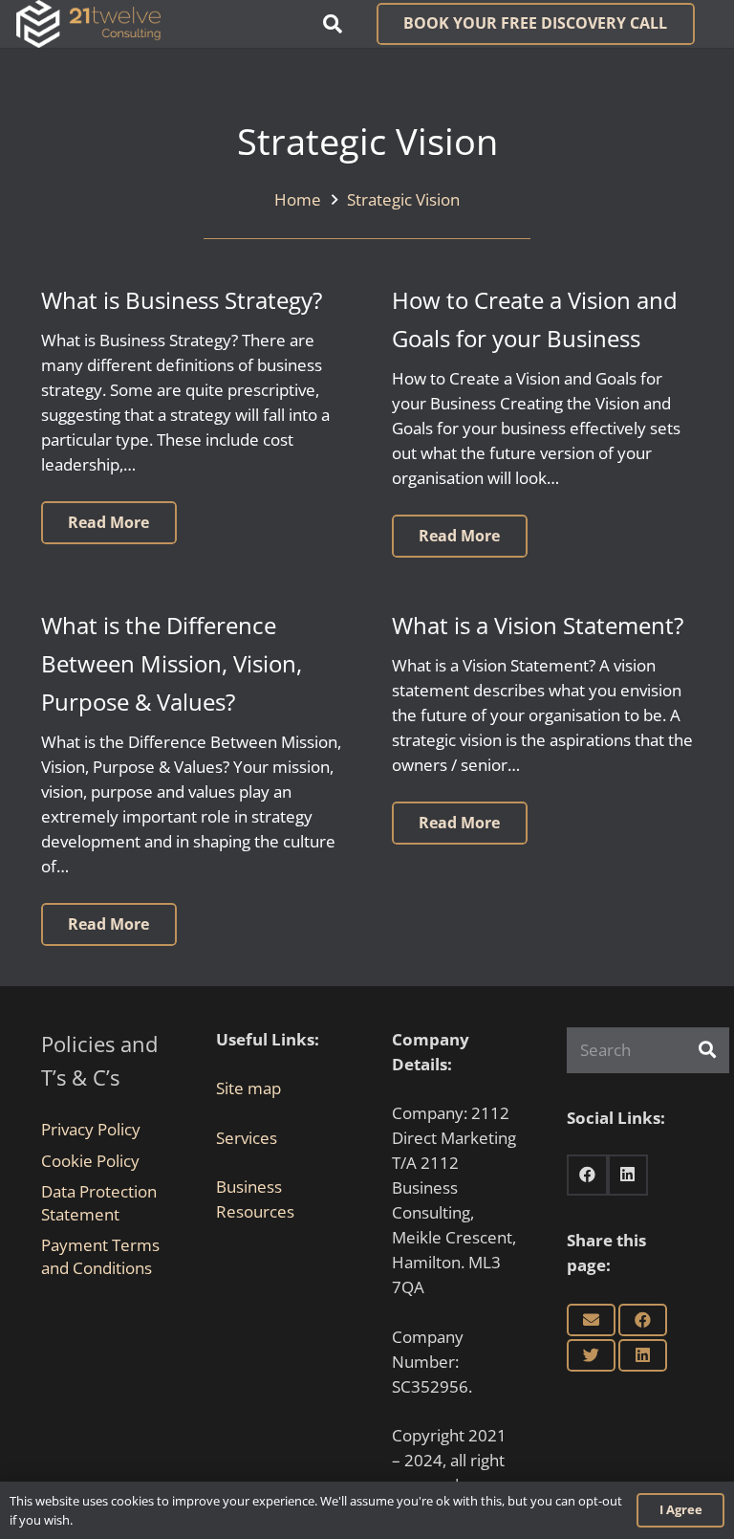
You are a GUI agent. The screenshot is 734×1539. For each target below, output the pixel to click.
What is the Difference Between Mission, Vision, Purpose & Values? (171, 663)
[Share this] (642, 1320)
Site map (248, 1088)
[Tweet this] (591, 1355)
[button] (333, 24)
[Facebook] (587, 1175)
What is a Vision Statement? (537, 625)
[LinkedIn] (628, 1175)
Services (246, 1138)
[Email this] (591, 1320)
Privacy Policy (90, 1129)
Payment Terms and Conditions (100, 1256)
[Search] (707, 1050)
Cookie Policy (90, 1161)
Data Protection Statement (99, 1202)
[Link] (88, 24)
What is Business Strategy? (181, 300)
